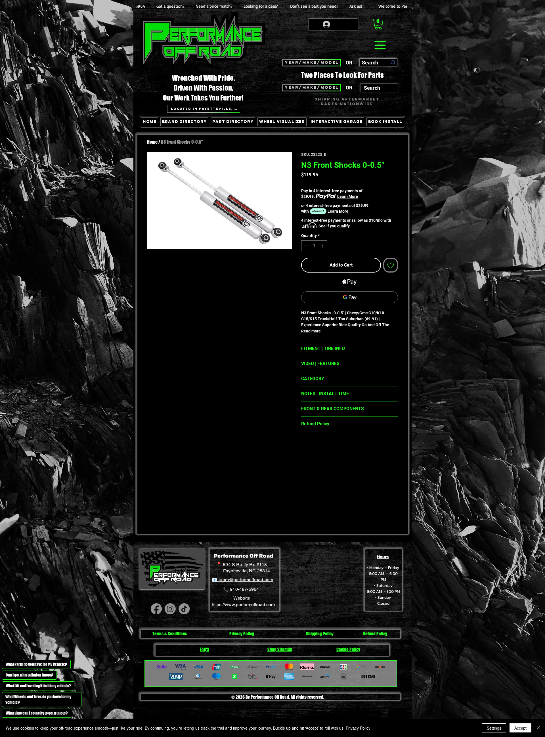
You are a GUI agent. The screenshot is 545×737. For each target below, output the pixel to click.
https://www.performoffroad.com (243, 604)
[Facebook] (156, 608)
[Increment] (322, 246)
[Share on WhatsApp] (326, 443)
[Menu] (380, 45)
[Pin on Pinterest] (315, 443)
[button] (378, 24)
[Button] (392, 148)
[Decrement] (305, 246)
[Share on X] (337, 443)
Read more (311, 331)
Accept (520, 728)
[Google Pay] (349, 297)
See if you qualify (334, 226)
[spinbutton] (314, 246)
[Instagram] (170, 608)
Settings (494, 728)
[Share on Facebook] (304, 443)
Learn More (347, 196)
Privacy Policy (358, 728)
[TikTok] (184, 608)
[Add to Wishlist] (390, 265)
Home (152, 142)
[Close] (538, 727)
